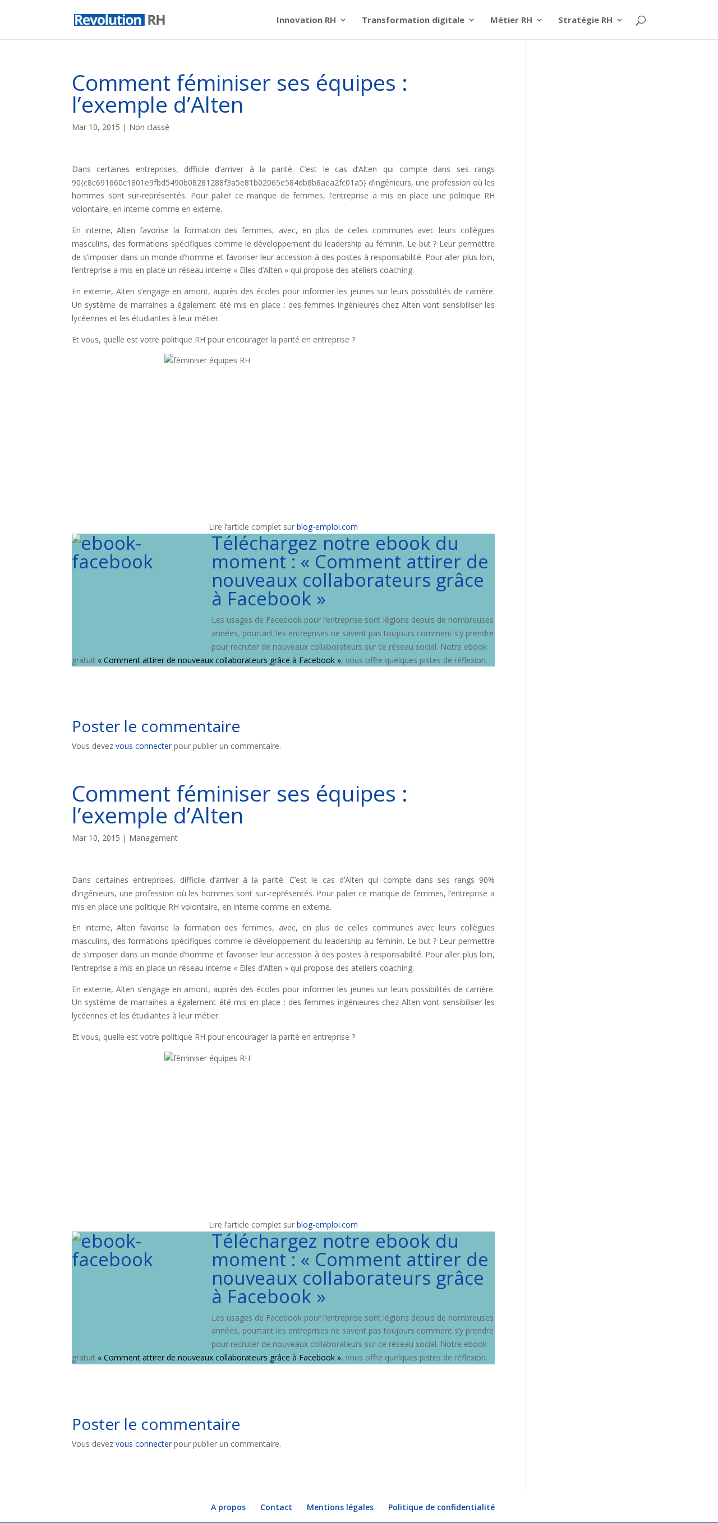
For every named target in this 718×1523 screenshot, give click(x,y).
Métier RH (511, 20)
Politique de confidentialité (441, 1507)
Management (153, 837)
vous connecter (144, 745)
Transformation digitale (413, 20)
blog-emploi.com (326, 526)
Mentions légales (340, 1507)
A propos (228, 1507)
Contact (276, 1507)
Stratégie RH (585, 20)
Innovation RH (306, 20)
